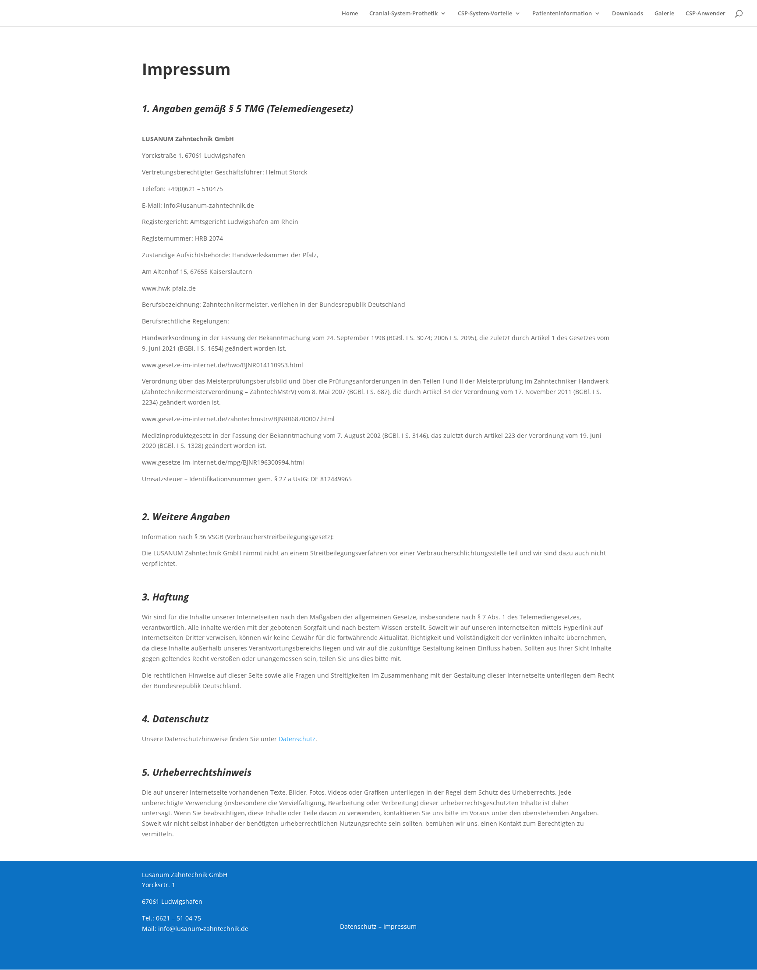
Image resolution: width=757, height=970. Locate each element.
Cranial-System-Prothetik (403, 13)
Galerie (664, 13)
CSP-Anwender (705, 13)
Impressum (400, 926)
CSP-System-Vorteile (485, 13)
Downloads (627, 13)
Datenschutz (297, 739)
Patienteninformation (562, 13)
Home (350, 13)
